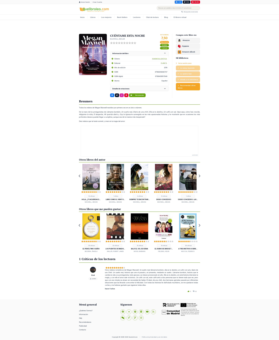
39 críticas (188, 245)
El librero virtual (180, 17)
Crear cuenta (97, 2)
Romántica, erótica (159, 59)
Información (83, 314)
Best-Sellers (122, 17)
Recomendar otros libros (187, 86)
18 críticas (164, 245)
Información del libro (120, 53)
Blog (166, 17)
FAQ (80, 318)
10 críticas (91, 196)
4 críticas (140, 196)
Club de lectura (152, 17)
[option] (91, 183)
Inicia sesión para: (185, 63)
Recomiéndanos (85, 322)
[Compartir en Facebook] (112, 95)
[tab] (139, 53)
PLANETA (164, 63)
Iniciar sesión (85, 2)
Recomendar (139, 95)
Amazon (186, 40)
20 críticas (115, 245)
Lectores (136, 17)
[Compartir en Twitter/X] (117, 95)
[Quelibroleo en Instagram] (122, 95)
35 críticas (91, 245)
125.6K (196, 2)
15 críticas (140, 245)
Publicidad (83, 326)
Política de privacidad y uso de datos (154, 337)
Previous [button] (79, 176)
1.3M (179, 2)
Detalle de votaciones (120, 89)
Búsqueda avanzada (190, 12)
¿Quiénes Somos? (86, 311)
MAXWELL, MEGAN (117, 39)
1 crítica (115, 196)
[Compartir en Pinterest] (126, 95)
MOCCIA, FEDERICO (188, 251)
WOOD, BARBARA (139, 251)
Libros (92, 17)
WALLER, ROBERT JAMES (115, 251)
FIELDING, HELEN (163, 251)
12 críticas (164, 196)
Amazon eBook (188, 52)
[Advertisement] (139, 27)
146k (187, 2)
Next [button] (199, 176)
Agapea (185, 46)
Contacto (82, 330)
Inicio (82, 17)
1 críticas (164, 48)
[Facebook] (122, 311)
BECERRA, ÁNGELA (91, 251)
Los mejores (106, 17)
